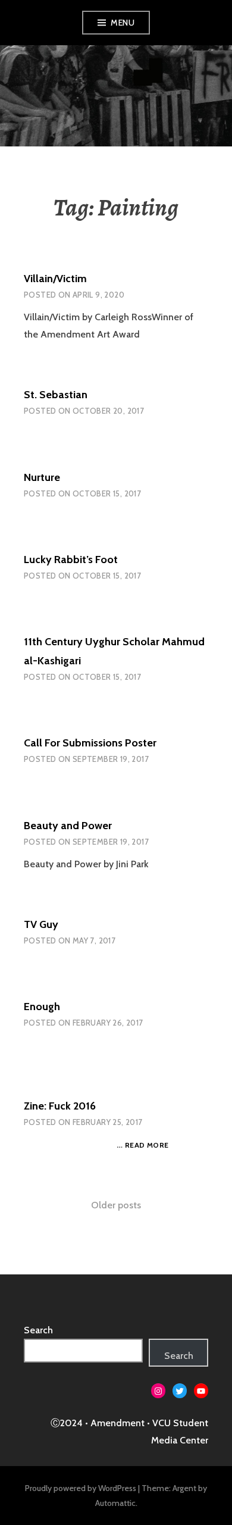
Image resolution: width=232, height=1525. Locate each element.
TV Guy (41, 924)
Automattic (115, 1503)
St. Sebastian (55, 394)
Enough (42, 1006)
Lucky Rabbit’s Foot (71, 559)
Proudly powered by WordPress (80, 1488)
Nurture (42, 477)
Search (38, 1330)
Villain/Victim (55, 278)
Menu (122, 22)
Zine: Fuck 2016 (60, 1105)
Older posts (116, 1205)
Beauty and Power (68, 825)
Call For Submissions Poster (90, 742)
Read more (146, 1145)
